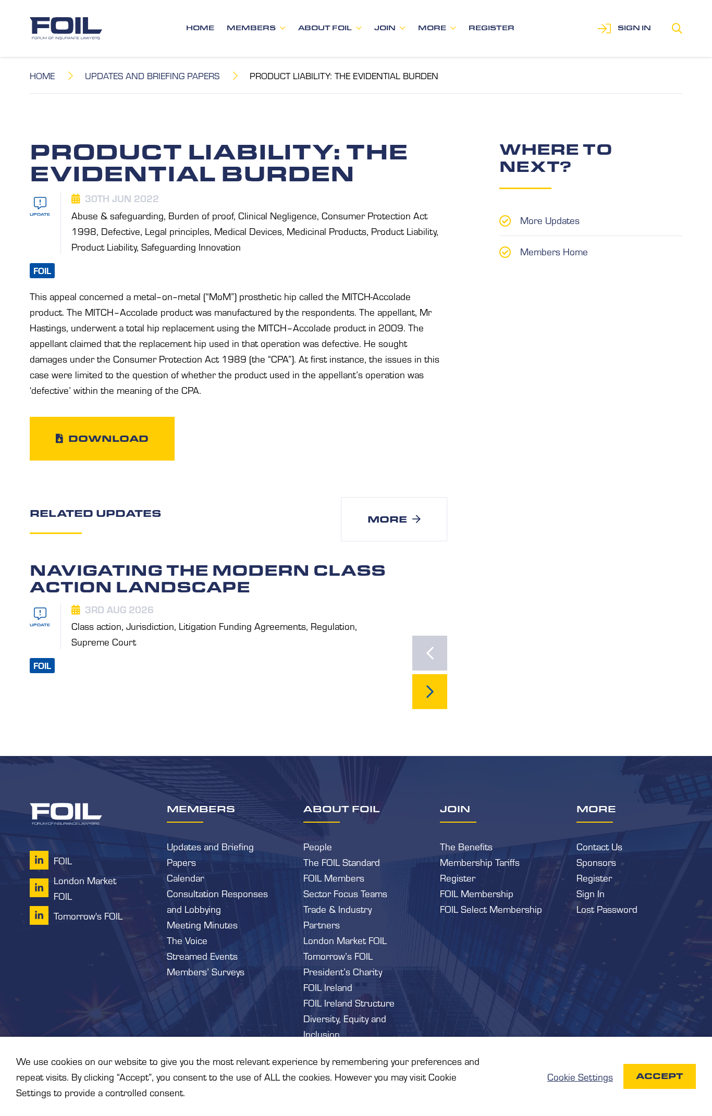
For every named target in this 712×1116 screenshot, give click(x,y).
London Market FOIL (345, 940)
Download (108, 438)
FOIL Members (333, 877)
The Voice (187, 940)
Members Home (554, 251)
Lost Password (606, 908)
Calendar (185, 877)
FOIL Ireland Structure (349, 1002)
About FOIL (325, 28)
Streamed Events (202, 955)
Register (491, 28)
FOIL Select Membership (491, 908)
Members (251, 28)
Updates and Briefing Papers (152, 75)
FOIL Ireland (327, 987)
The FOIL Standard (341, 862)
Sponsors (596, 862)
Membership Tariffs (480, 862)
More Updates (550, 220)
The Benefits (466, 846)
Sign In (590, 893)
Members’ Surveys (205, 971)
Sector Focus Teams (345, 893)
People (317, 846)
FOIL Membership (476, 893)
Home (200, 28)
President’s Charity (342, 971)
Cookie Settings (580, 1076)
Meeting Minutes (202, 924)
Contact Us (599, 846)
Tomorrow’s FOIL (338, 955)
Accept (659, 1076)
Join (385, 28)
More (432, 28)
